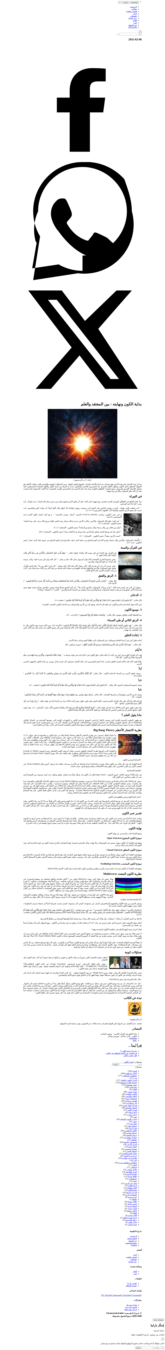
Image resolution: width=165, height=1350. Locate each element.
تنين (56, 502)
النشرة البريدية (131, 1307)
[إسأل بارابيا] (158, 1320)
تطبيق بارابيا (132, 1283)
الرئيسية (133, 1236)
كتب (135, 1274)
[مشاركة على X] (82, 398)
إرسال (138, 1348)
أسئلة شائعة (132, 1238)
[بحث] (125, 2)
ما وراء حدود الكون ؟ (128, 1051)
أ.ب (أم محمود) (136, 1019)
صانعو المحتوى (131, 1243)
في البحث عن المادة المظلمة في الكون (121, 1053)
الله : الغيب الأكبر (130, 1056)
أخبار (135, 1255)
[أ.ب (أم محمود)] (135, 1015)
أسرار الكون (128, 1062)
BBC (135, 1040)
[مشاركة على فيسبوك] (82, 161)
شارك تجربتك (131, 1305)
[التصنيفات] (134, 2)
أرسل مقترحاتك (130, 1310)
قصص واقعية (131, 1257)
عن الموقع (133, 1241)
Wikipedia (133, 1038)
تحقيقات (133, 1259)
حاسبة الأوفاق (131, 1286)
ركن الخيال (132, 1262)
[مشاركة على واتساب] (82, 279)
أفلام (135, 1271)
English (134, 1245)
